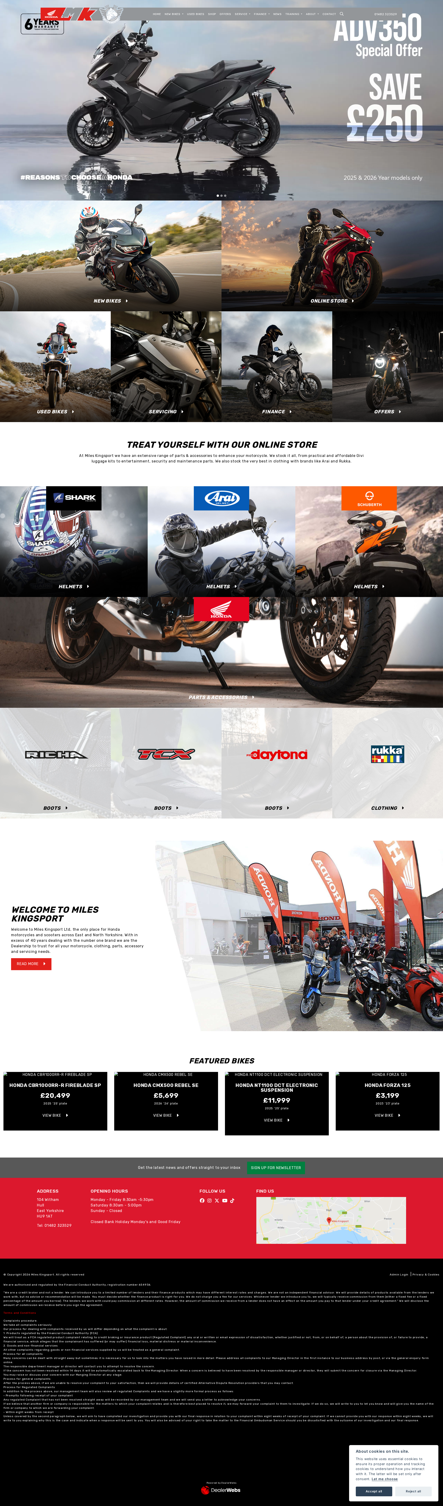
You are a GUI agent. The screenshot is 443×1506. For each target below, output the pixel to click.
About (311, 14)
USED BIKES (52, 411)
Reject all (413, 1491)
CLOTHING (384, 808)
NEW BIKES (107, 301)
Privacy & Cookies (426, 1274)
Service (241, 14)
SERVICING (163, 411)
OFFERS (384, 411)
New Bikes (173, 14)
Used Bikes (195, 14)
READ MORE (28, 964)
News (277, 14)
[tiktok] (233, 1200)
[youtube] (226, 1200)
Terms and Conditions (19, 1312)
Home (157, 14)
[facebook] (203, 1200)
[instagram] (210, 1200)
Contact (329, 14)
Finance (260, 14)
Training (292, 14)
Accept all (374, 1491)
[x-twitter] (218, 1200)
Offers (225, 14)
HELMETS (70, 586)
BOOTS (52, 808)
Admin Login (399, 1274)
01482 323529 (385, 14)
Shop (212, 14)
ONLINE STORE (328, 301)
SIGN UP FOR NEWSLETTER (276, 1168)
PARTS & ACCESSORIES (218, 697)
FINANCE (273, 411)
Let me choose (385, 1479)
